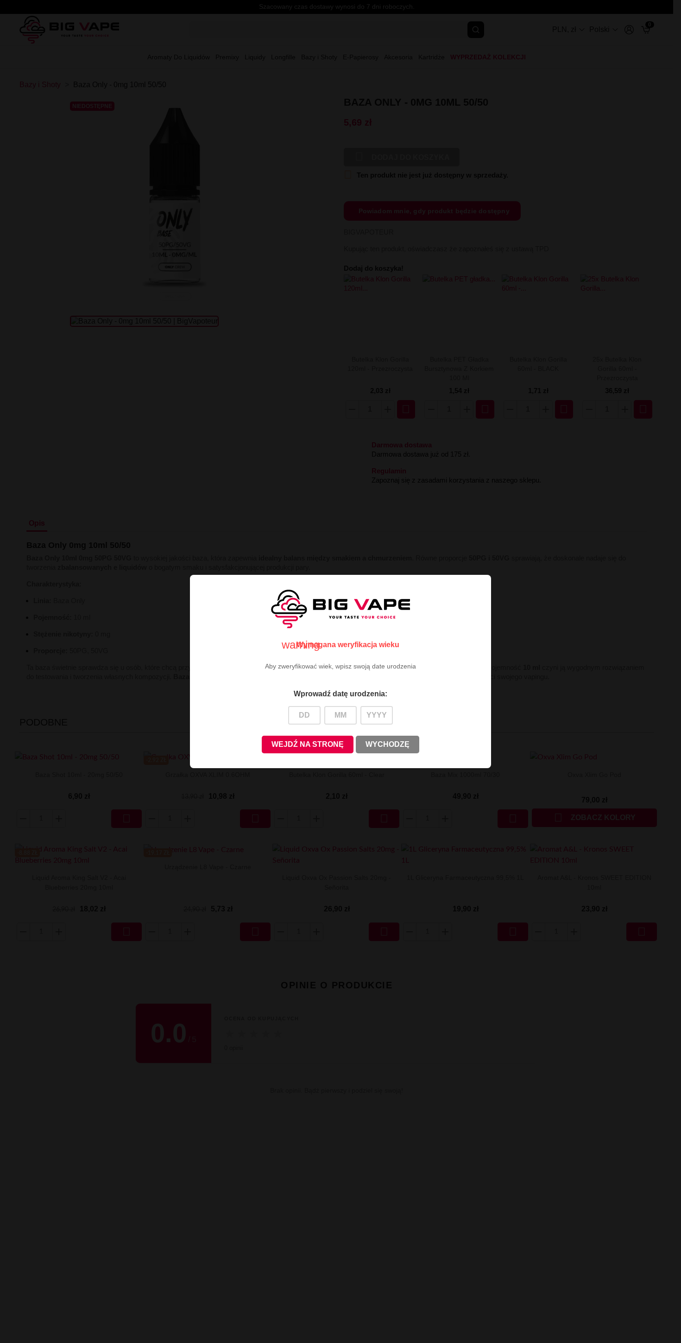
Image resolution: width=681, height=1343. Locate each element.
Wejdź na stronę (307, 744)
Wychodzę (388, 744)
